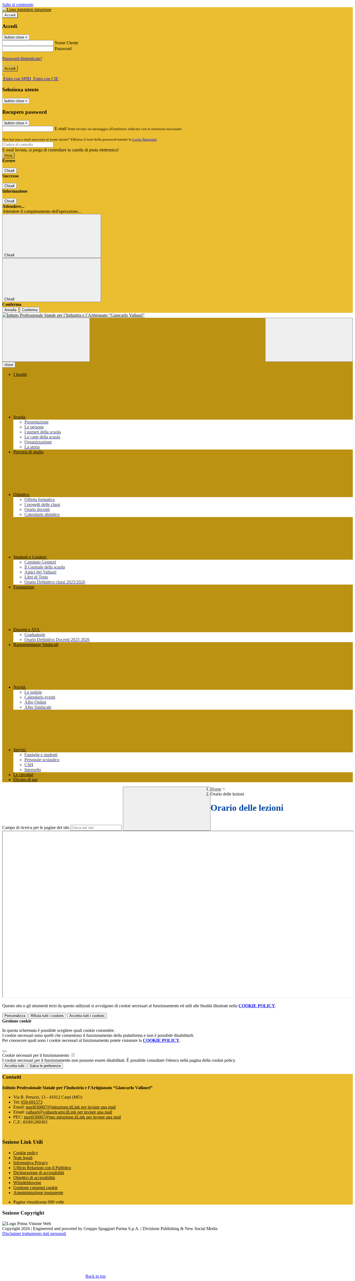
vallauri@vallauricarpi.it (69, 1112)
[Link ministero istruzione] (26, 9)
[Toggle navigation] (46, 340)
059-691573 (31, 1102)
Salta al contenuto (17, 4)
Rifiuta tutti (47, 1016)
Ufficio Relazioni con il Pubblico (42, 1167)
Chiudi (9, 171)
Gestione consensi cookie (35, 1187)
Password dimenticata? (22, 58)
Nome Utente (66, 42)
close (8, 365)
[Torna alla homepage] (177, 315)
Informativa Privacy (30, 1162)
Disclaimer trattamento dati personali (34, 1233)
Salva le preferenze (45, 1066)
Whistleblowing (27, 1182)
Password (63, 48)
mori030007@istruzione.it (71, 1107)
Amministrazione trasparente (38, 1192)
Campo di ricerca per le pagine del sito (35, 827)
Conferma (29, 310)
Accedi (10, 15)
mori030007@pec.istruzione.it (72, 1117)
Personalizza (14, 1016)
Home (216, 789)
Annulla (10, 310)
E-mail (60, 128)
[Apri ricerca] (309, 340)
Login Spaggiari (144, 139)
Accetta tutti (87, 1016)
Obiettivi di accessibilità (34, 1177)
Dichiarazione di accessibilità (38, 1172)
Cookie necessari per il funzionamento (36, 1055)
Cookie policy (25, 1152)
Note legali (22, 1157)
